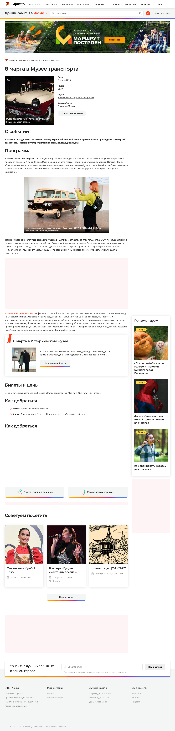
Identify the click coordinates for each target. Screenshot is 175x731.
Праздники (131, 4)
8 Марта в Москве (51, 60)
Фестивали (83, 4)
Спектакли (114, 4)
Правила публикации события (19, 697)
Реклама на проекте (161, 13)
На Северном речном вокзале (20, 313)
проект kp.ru (34, 4)
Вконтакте (136, 693)
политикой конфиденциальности (113, 672)
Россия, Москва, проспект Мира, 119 (76, 97)
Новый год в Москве (99, 697)
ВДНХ (60, 88)
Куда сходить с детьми (100, 693)
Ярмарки (145, 4)
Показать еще (66, 597)
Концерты (67, 4)
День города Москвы (99, 701)
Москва (50, 693)
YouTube (135, 697)
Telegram (136, 701)
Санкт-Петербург (55, 697)
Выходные (52, 4)
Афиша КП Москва (17, 60)
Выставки (99, 4)
